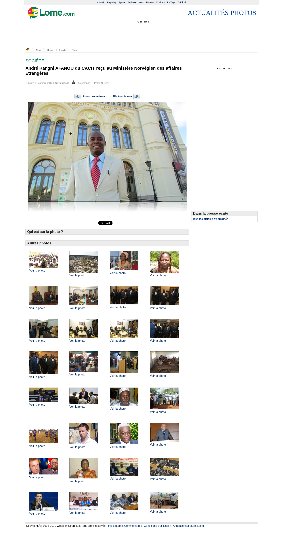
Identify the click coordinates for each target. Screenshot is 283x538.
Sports (122, 2)
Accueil (100, 2)
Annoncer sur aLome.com (188, 525)
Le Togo (171, 2)
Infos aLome (115, 525)
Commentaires (133, 525)
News (141, 2)
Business (132, 2)
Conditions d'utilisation (157, 525)
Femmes (150, 2)
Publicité (182, 2)
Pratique (160, 2)
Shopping (111, 2)
